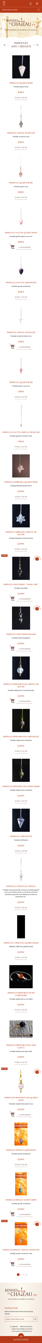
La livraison (14, 1326)
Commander (25, 247)
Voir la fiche (21, 98)
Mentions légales (26, 1326)
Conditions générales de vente (21, 1329)
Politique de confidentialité (22, 1331)
